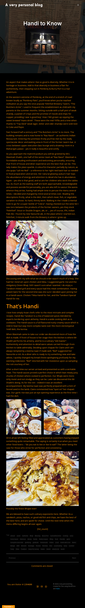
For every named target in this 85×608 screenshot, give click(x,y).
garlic (68, 539)
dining (29, 539)
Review (38, 546)
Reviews (45, 546)
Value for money (33, 549)
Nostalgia (31, 546)
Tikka (17, 549)
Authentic (25, 536)
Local (57, 542)
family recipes (43, 539)
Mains (74, 542)
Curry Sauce (14, 539)
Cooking (65, 536)
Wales (43, 549)
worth (62, 549)
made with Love (65, 542)
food (56, 539)
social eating (58, 546)
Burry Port (45, 536)
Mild (18, 546)
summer (71, 546)
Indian (51, 542)
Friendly (62, 539)
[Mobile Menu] (78, 5)
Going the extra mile (16, 542)
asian (18, 536)
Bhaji (31, 536)
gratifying (28, 542)
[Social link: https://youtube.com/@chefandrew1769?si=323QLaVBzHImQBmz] (42, 586)
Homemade (44, 542)
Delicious (23, 539)
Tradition (24, 549)
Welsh (48, 549)
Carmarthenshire (55, 536)
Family (35, 539)
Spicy (65, 546)
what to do (55, 549)
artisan (12, 536)
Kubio (58, 589)
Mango (12, 546)
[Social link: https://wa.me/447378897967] (47, 586)
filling (51, 539)
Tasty (12, 549)
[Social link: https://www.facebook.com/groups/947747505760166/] (38, 586)
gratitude (35, 542)
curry (71, 536)
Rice (51, 546)
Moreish (23, 546)
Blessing (37, 536)
